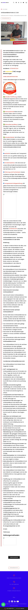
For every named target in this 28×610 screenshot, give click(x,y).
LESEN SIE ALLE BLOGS (14, 557)
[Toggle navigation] (26, 2)
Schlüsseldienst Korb (5, 18)
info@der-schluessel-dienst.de (14, 590)
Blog (14, 597)
